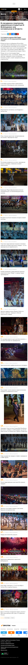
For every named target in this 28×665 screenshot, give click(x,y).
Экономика (10, 629)
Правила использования (11, 640)
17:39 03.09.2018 (4, 31)
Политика (3, 629)
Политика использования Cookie (7, 645)
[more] (26, 81)
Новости (12, 617)
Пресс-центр (8, 641)
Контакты (3, 641)
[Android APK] (4, 653)
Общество (16, 629)
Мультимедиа (7, 617)
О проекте (3, 640)
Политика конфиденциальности (7, 643)
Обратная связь (4, 650)
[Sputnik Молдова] (4, 9)
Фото (2, 617)
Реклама (18, 640)
